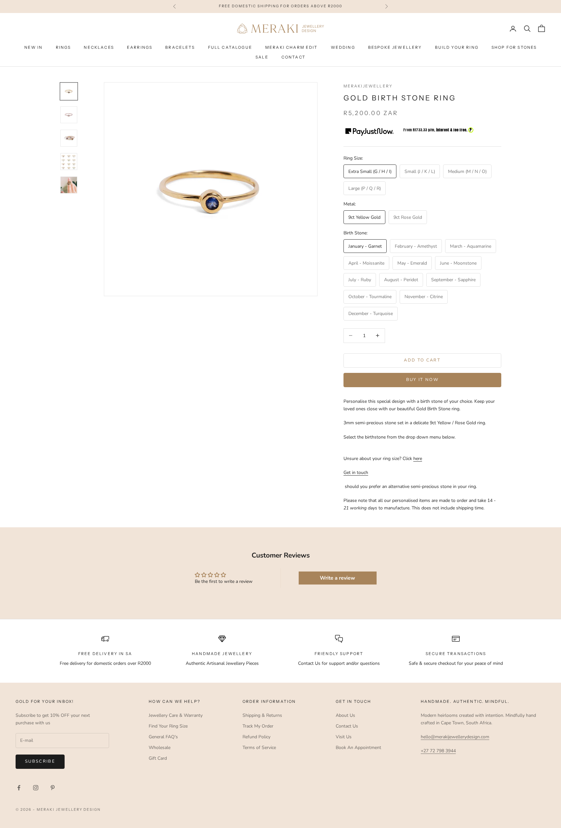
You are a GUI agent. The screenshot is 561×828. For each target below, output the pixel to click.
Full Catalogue (230, 47)
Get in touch (355, 472)
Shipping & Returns (262, 715)
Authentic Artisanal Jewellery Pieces (222, 663)
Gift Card (158, 758)
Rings (63, 47)
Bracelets (180, 47)
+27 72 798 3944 (438, 751)
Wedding (343, 47)
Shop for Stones (514, 47)
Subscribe (40, 761)
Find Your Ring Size (168, 726)
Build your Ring (457, 47)
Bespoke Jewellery (395, 47)
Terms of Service (259, 747)
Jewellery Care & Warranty (176, 715)
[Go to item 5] (69, 185)
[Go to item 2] (69, 115)
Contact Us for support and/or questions (339, 663)
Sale (262, 57)
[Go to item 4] (69, 161)
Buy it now (422, 380)
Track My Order (258, 726)
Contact (293, 57)
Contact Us (347, 726)
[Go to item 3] (69, 138)
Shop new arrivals (321, 6)
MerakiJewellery (368, 86)
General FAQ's (163, 737)
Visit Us (344, 737)
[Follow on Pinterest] (52, 787)
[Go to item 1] (69, 91)
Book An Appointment (358, 747)
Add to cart (422, 360)
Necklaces (99, 47)
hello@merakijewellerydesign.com (455, 737)
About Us (345, 715)
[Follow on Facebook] (19, 787)
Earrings (139, 47)
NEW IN (33, 47)
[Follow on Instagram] (35, 787)
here (417, 458)
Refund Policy (256, 737)
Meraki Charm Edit (291, 47)
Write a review (337, 578)
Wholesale (159, 747)
